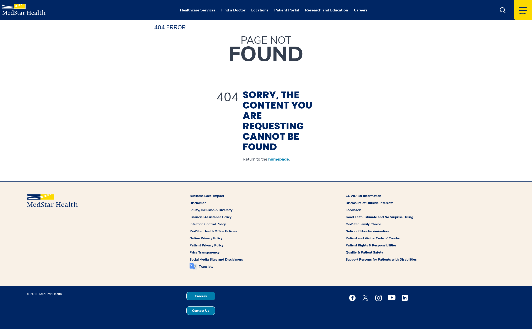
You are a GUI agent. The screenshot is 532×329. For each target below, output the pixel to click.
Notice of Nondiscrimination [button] (367, 231)
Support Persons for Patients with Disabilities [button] (381, 259)
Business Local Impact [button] (207, 196)
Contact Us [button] (200, 310)
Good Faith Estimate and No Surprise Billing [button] (379, 217)
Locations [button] (259, 10)
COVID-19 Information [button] (363, 196)
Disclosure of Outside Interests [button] (369, 203)
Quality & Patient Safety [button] (364, 252)
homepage (278, 159)
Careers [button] (360, 10)
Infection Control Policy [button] (208, 224)
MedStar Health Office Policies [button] (213, 231)
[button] (502, 10)
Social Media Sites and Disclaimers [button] (216, 259)
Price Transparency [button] (205, 252)
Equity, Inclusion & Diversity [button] (211, 210)
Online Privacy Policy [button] (206, 238)
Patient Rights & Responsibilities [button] (371, 245)
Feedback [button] (353, 210)
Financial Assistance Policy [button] (211, 217)
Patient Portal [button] (286, 10)
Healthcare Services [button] (198, 10)
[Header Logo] (21, 7)
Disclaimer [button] (198, 203)
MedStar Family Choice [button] (363, 224)
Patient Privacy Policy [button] (207, 245)
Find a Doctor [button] (233, 10)
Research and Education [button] (326, 10)
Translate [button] (206, 266)
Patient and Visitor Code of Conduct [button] (374, 238)
